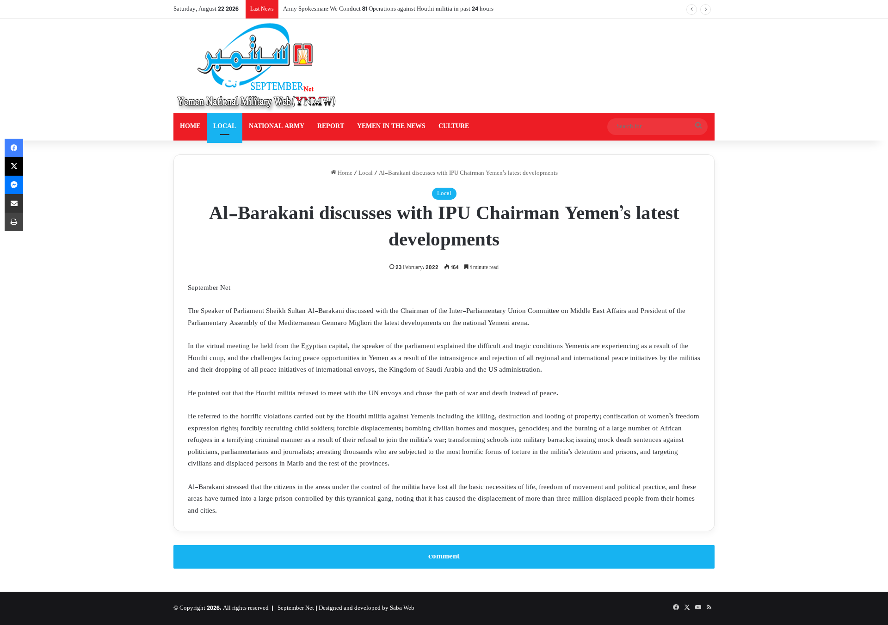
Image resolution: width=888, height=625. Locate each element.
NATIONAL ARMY (276, 126)
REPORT (330, 126)
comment (444, 556)
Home (344, 173)
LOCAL (224, 126)
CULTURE (453, 126)
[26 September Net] (257, 65)
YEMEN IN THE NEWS (391, 126)
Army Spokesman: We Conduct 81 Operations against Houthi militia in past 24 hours (388, 9)
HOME (190, 126)
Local (365, 173)
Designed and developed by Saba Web (366, 608)
